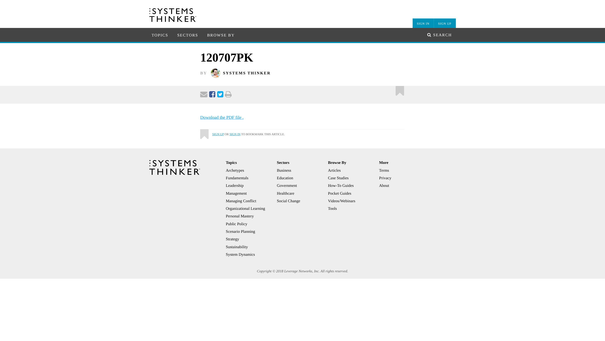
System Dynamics (240, 254)
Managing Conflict (241, 201)
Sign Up (444, 23)
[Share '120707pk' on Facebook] (212, 95)
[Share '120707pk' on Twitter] (220, 95)
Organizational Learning (245, 208)
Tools (332, 208)
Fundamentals (237, 178)
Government (287, 185)
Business (284, 170)
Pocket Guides (339, 193)
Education (285, 178)
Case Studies (338, 178)
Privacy (385, 178)
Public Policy (236, 224)
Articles (334, 170)
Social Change (288, 201)
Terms (384, 170)
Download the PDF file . (221, 117)
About (384, 185)
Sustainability (237, 247)
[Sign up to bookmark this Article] (400, 89)
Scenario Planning (240, 231)
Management (236, 193)
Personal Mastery (240, 216)
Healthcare (285, 193)
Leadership (235, 185)
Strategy (232, 239)
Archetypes (235, 170)
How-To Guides (341, 185)
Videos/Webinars (341, 201)
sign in (234, 134)
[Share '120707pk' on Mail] (203, 95)
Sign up (218, 134)
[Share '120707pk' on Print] (228, 95)
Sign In (423, 23)
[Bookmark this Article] (204, 132)
